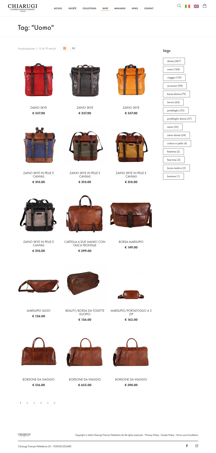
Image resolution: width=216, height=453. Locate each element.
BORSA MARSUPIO (131, 242)
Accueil (58, 8)
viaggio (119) (174, 77)
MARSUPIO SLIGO (38, 311)
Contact (148, 8)
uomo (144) (173, 69)
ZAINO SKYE (38, 108)
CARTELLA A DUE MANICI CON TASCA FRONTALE (84, 243)
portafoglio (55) (175, 110)
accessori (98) (175, 85)
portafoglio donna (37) (179, 118)
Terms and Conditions (187, 435)
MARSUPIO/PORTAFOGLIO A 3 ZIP (131, 312)
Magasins (119, 8)
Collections (89, 8)
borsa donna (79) (176, 94)
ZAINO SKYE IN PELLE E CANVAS (38, 174)
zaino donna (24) (176, 135)
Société (72, 8)
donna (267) (174, 61)
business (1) (173, 176)
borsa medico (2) (176, 168)
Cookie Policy (167, 435)
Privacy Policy (152, 435)
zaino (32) (172, 127)
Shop (105, 8)
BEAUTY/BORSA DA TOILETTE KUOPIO (84, 312)
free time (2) (173, 160)
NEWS (135, 8)
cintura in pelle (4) (177, 143)
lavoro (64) (173, 102)
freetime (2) (173, 151)
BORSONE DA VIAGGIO (39, 379)
